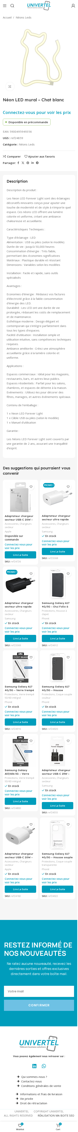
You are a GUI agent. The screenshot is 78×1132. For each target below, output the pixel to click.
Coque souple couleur (57, 696)
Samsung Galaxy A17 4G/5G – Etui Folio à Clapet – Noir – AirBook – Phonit (57, 608)
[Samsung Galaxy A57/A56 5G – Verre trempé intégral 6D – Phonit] (20, 751)
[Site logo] (39, 5)
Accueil (7, 17)
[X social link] (22, 162)
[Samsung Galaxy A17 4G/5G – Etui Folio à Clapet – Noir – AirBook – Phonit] (57, 584)
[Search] (12, 5)
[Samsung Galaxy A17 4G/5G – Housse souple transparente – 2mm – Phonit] (57, 835)
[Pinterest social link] (27, 162)
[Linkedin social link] (32, 162)
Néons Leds (23, 17)
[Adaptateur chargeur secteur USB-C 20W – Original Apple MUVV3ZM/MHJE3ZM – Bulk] (20, 835)
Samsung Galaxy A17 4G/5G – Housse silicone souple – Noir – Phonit (57, 692)
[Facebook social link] (18, 162)
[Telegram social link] (37, 162)
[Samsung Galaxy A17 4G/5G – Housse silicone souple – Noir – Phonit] (57, 667)
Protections (48, 610)
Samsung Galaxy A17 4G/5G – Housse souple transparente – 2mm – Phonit (57, 859)
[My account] (73, 5)
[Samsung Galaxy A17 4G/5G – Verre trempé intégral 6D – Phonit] (20, 667)
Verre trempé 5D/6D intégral (19, 696)
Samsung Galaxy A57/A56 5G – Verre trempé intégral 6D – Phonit (18, 775)
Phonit (45, 618)
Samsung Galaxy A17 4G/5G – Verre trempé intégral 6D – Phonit (19, 690)
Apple (8, 531)
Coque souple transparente (57, 863)
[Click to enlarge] (10, 86)
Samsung (47, 531)
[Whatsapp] (43, 1066)
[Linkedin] (34, 1066)
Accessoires (12, 523)
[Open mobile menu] (5, 5)
